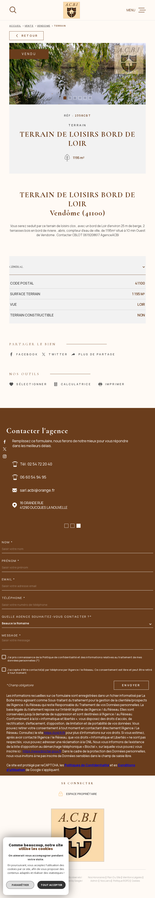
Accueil (15, 25)
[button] (64, 97)
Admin (94, 880)
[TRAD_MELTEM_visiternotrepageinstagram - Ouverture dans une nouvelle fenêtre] (5, 456)
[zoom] (77, 73)
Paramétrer (20, 885)
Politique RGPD (121, 880)
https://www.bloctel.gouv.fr (42, 751)
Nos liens (105, 880)
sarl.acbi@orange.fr (38, 490)
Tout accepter (51, 885)
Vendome (43, 25)
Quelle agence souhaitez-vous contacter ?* (47, 616)
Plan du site (113, 877)
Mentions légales (132, 877)
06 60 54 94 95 (34, 477)
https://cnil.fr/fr (54, 733)
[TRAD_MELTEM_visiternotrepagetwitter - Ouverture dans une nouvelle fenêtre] (5, 449)
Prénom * (11, 560)
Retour (30, 35)
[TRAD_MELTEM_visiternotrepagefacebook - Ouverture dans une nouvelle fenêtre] (5, 441)
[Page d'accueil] (71, 10)
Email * (8, 579)
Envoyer (131, 685)
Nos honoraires (96, 877)
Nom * (7, 542)
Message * (11, 635)
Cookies (136, 881)
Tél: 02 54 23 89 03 (37, 464)
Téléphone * (13, 598)
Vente (29, 25)
